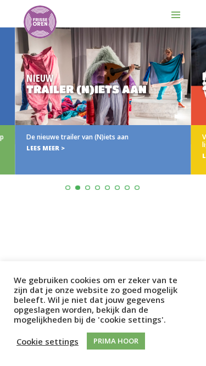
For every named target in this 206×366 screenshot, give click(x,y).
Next (196, 128)
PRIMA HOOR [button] (115, 341)
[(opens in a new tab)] (103, 100)
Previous (10, 128)
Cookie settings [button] (47, 341)
